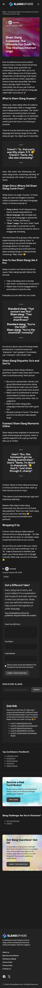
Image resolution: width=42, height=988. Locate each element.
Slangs (6, 577)
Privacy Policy (7, 965)
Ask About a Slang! (9, 959)
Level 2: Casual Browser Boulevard (24, 726)
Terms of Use (7, 962)
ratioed (9, 823)
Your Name (9, 641)
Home (4, 12)
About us (5, 952)
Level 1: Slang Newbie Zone (21, 723)
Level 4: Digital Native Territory (23, 731)
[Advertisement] (21, 900)
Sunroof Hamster (13, 821)
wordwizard (11, 758)
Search (37, 690)
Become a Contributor (10, 955)
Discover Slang (12, 684)
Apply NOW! (13, 800)
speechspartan (12, 761)
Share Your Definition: (13, 624)
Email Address (10, 653)
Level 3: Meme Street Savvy (21, 728)
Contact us (6, 968)
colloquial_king (12, 756)
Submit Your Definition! (17, 673)
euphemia (10, 763)
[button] (3, 4)
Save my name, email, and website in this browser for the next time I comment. (21, 666)
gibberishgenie (12, 766)
